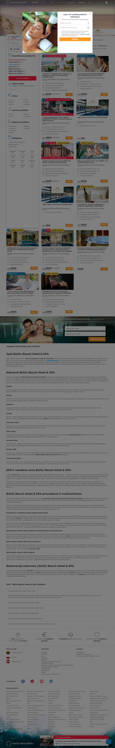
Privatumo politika (85, 34)
